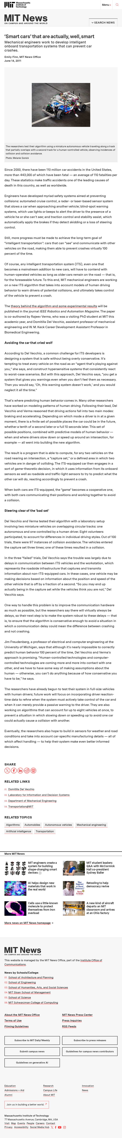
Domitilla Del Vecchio (21, 789)
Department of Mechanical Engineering (32, 800)
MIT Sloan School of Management (29, 992)
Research (48, 1085)
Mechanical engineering (91, 824)
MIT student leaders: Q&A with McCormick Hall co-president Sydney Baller (100, 867)
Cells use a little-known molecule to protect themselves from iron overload (43, 908)
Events (21, 1123)
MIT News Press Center (77, 1014)
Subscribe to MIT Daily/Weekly (32, 1040)
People (30, 1123)
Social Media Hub (39, 1127)
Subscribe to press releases (90, 1040)
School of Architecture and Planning (30, 977)
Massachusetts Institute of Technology (26, 1115)
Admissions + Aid (14, 1090)
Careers (40, 1123)
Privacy (8, 1127)
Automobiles (32, 824)
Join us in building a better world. (25, 1104)
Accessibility (21, 1127)
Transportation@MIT (20, 806)
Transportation (45, 831)
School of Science (19, 997)
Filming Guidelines (16, 1026)
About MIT (49, 1094)
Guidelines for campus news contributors (90, 1051)
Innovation (88, 1085)
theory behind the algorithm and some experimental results (54, 306)
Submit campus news (32, 1051)
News (85, 1090)
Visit (7, 1123)
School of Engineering (22, 982)
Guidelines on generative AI (32, 1062)
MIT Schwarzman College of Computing (33, 1002)
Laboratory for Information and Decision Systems (39, 795)
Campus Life (50, 1090)
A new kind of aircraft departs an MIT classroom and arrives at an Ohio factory (100, 908)
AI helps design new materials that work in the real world (42, 886)
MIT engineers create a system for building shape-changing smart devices (42, 867)
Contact (50, 1123)
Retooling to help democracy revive (97, 884)
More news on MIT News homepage (27, 922)
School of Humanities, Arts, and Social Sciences (38, 987)
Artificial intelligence (18, 831)
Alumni (8, 1094)
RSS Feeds (69, 1026)
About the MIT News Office (22, 1014)
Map (13, 1123)
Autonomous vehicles (58, 824)
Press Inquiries (72, 1020)
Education (10, 1085)
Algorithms (13, 824)
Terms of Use (13, 1020)
